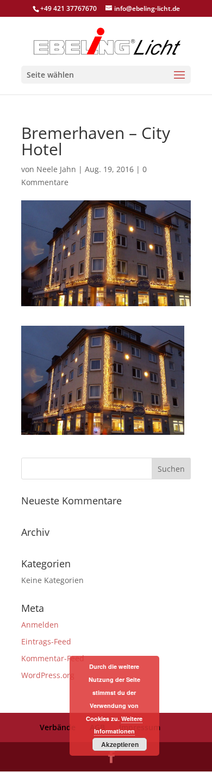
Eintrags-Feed (46, 641)
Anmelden (40, 624)
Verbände (58, 727)
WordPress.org (47, 675)
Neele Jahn (56, 169)
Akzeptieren (120, 744)
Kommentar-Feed (52, 658)
